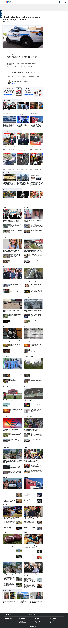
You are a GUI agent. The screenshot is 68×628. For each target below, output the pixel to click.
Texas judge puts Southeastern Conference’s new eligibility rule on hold (12, 546)
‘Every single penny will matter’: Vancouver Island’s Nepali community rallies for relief (32, 430)
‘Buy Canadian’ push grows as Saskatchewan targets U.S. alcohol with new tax (36, 167)
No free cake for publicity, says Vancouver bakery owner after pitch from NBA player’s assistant (37, 225)
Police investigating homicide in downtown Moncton (11, 311)
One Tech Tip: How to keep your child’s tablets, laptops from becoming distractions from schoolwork (32, 546)
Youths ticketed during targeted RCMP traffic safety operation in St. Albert (36, 291)
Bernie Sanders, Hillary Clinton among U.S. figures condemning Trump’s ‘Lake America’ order (23, 111)
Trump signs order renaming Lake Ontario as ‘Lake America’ (9, 147)
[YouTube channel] (8, 614)
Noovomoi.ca (52, 621)
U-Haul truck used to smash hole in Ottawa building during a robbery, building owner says (33, 251)
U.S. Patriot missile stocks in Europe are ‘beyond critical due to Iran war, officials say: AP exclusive (36, 471)
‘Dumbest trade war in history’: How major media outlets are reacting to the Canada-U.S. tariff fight (36, 184)
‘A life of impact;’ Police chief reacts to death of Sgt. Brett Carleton (36, 410)
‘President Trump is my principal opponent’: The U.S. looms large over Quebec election (12, 490)
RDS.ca (51, 622)
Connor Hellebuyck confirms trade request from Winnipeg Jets (36, 315)
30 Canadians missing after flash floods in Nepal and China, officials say (12, 574)
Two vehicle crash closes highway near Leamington (11, 430)
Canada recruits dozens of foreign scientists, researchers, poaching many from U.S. (32, 574)
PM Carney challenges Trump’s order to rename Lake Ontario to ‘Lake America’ (9, 110)
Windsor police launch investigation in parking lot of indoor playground (15, 440)
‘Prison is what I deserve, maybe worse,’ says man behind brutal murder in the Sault (36, 375)
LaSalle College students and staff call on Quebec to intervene (16, 285)
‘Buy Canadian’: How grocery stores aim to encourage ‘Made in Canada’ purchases (9, 183)
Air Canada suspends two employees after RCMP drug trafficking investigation (15, 290)
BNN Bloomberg (37, 621)
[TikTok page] (6, 614)
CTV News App (27, 611)
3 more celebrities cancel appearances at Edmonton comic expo (22, 125)
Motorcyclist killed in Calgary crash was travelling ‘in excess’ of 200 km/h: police (16, 472)
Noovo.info (52, 620)
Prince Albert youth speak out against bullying (15, 380)
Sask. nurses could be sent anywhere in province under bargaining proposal (11, 370)
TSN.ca (36, 622)
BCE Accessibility (6, 620)
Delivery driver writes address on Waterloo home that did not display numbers (36, 601)
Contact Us (32, 611)
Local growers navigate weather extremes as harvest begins (16, 434)
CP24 (35, 620)
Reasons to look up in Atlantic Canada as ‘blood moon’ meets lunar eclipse (15, 321)
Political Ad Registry (22, 622)
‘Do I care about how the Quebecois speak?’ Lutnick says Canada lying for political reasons (23, 148)
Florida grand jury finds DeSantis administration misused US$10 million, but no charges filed (36, 465)
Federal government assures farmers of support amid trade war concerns (11, 400)
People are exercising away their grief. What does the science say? (11, 518)
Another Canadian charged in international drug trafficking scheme (32, 341)
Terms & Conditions (22, 621)
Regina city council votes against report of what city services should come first (16, 345)
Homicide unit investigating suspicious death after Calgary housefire (15, 261)
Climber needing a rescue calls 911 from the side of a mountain (22, 167)
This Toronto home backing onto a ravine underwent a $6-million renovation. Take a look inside (9, 200)
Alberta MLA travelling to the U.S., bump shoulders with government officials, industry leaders (36, 285)
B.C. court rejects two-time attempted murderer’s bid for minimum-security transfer (15, 466)
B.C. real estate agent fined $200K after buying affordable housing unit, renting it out (23, 183)
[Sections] (3, 2)
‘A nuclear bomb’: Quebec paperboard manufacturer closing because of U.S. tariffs (32, 370)
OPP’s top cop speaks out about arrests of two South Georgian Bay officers (33, 400)
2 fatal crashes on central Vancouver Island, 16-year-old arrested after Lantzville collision (36, 434)
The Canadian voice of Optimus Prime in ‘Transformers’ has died (32, 518)
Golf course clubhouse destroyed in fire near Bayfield (16, 410)
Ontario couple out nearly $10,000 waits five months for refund (9, 601)
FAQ (35, 611)
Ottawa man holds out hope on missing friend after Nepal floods (36, 255)
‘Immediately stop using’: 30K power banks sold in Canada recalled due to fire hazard (36, 125)
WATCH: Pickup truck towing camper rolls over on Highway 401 (16, 404)
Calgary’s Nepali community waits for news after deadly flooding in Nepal (15, 255)
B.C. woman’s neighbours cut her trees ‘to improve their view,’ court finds (22, 601)
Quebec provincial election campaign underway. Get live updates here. (10, 281)
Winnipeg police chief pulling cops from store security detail (32, 311)
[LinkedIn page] (10, 614)
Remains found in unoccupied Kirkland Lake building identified (36, 380)
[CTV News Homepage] (9, 2)
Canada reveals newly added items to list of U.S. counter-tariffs (36, 110)
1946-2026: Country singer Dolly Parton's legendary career (23, 199)
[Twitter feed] (4, 614)
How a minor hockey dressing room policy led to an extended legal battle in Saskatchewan (12, 341)
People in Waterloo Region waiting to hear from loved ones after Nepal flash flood (36, 351)
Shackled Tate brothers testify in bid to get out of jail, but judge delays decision (33, 461)
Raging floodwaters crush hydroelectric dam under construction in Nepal (8, 167)
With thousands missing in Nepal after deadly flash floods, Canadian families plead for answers (12, 461)
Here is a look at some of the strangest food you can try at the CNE (36, 199)
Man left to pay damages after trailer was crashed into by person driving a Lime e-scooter (33, 281)
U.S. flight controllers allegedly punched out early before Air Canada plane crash (9, 125)
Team (42, 611)
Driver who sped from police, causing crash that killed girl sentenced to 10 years (12, 251)
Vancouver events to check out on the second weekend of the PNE (36, 231)
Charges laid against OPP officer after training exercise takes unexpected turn (36, 405)
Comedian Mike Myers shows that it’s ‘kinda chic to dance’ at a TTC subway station (16, 231)
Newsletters (39, 611)
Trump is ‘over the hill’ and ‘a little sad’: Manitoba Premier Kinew (36, 147)
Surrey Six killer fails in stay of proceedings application (32, 221)
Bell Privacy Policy (22, 620)
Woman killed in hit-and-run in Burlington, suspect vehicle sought (15, 225)
